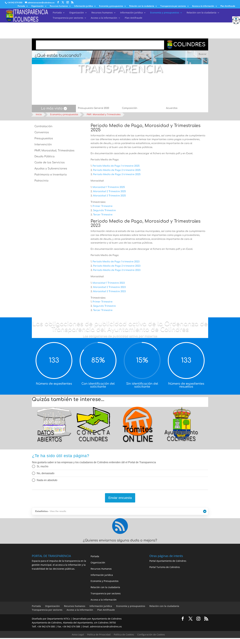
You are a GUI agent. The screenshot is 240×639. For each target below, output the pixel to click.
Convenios (41, 132)
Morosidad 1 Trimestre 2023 (109, 283)
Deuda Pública (44, 156)
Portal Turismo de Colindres (164, 567)
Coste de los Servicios (49, 162)
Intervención (43, 144)
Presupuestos (43, 138)
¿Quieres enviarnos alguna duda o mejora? (120, 540)
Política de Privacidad (99, 634)
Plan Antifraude (227, 6)
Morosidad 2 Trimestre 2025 (109, 191)
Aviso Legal (78, 634)
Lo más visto (52, 108)
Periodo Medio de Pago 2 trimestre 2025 (117, 170)
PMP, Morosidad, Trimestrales (54, 150)
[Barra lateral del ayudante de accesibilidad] (236, 20)
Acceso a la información (203, 6)
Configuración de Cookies (151, 634)
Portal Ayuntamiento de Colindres (167, 560)
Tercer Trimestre (102, 214)
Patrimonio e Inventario (50, 174)
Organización (37, 6)
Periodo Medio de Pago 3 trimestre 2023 (116, 270)
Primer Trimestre (102, 206)
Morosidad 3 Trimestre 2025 (109, 195)
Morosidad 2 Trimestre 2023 (109, 287)
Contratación (43, 126)
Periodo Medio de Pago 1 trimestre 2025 (116, 166)
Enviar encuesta (120, 498)
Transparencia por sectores (173, 6)
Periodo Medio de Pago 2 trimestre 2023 (116, 266)
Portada (21, 6)
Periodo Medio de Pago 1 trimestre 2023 (116, 261)
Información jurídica (83, 6)
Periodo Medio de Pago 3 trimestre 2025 (117, 174)
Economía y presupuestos (111, 6)
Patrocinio (41, 180)
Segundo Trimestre (104, 210)
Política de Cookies (124, 634)
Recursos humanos (59, 6)
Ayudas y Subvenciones (50, 168)
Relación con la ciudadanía (141, 6)
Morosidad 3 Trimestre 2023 (109, 291)
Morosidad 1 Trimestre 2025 (109, 187)
